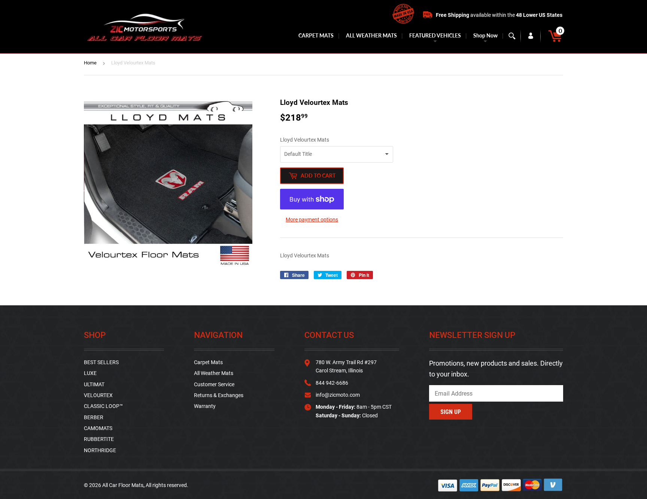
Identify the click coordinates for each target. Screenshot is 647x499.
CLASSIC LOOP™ (103, 406)
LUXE (90, 373)
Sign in (530, 35)
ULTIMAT (94, 384)
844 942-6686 (332, 383)
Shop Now (485, 35)
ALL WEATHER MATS (371, 35)
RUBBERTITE (99, 439)
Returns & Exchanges (218, 395)
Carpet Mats (208, 362)
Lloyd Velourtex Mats (304, 140)
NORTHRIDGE (100, 450)
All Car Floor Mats (122, 485)
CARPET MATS (316, 35)
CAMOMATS (98, 428)
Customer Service (214, 384)
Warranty (205, 406)
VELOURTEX (98, 395)
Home (90, 63)
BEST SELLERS (101, 362)
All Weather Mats (213, 373)
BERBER (93, 417)
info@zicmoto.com (338, 395)
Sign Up (450, 411)
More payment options (312, 220)
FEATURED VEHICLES (435, 35)
